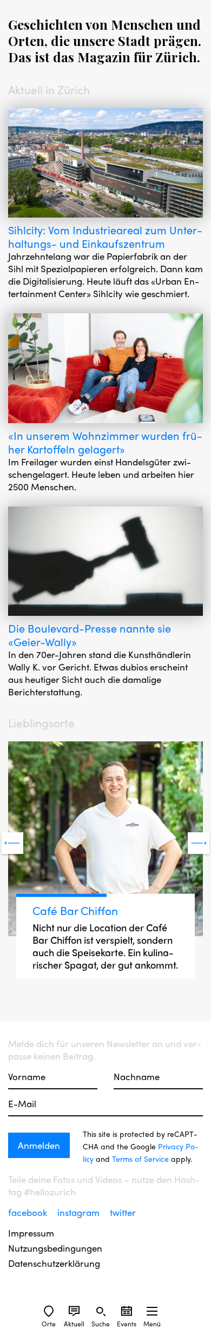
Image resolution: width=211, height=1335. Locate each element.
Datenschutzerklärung (54, 1263)
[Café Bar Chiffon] (105, 840)
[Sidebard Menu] (152, 1311)
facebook (28, 1212)
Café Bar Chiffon (75, 910)
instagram (79, 1212)
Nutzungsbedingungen (55, 1248)
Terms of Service (140, 1158)
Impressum (31, 1233)
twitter (123, 1212)
